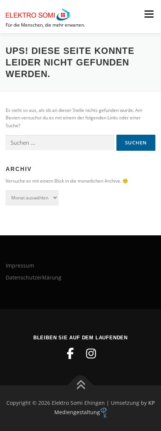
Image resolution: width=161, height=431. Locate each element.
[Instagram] (91, 353)
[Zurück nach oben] (80, 385)
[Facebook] (70, 353)
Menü (148, 14)
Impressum (20, 265)
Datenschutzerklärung (33, 277)
